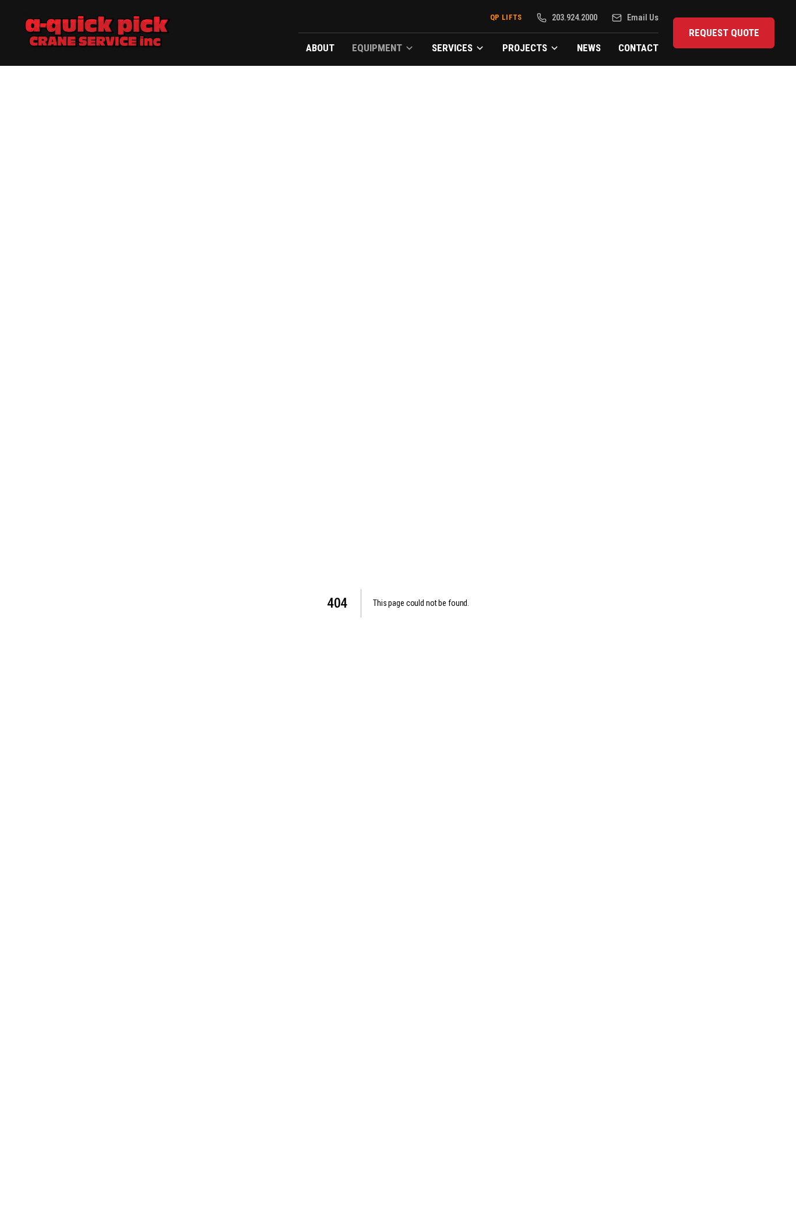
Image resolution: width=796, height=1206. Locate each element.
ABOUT (320, 48)
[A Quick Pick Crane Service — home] (98, 33)
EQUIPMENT (377, 48)
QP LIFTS (506, 17)
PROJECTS (524, 48)
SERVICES (452, 48)
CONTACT (638, 48)
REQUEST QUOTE (724, 32)
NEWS (589, 48)
